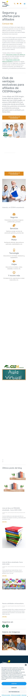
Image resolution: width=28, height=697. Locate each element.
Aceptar (14, 683)
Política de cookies (6, 695)
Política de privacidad (16, 695)
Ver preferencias (14, 692)
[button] (26, 665)
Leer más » (4, 521)
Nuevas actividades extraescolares (13, 603)
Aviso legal (23, 695)
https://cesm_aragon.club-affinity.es (15, 54)
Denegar (14, 687)
